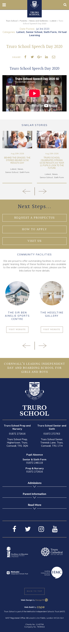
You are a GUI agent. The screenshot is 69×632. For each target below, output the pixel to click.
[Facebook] (14, 529)
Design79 (39, 600)
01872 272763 (51, 433)
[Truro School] (34, 4)
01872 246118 (34, 462)
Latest (21, 32)
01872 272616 (17, 433)
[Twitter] (27, 529)
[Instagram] (41, 529)
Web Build (29, 607)
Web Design (26, 600)
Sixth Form (50, 32)
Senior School (34, 32)
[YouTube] (54, 529)
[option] (17, 157)
